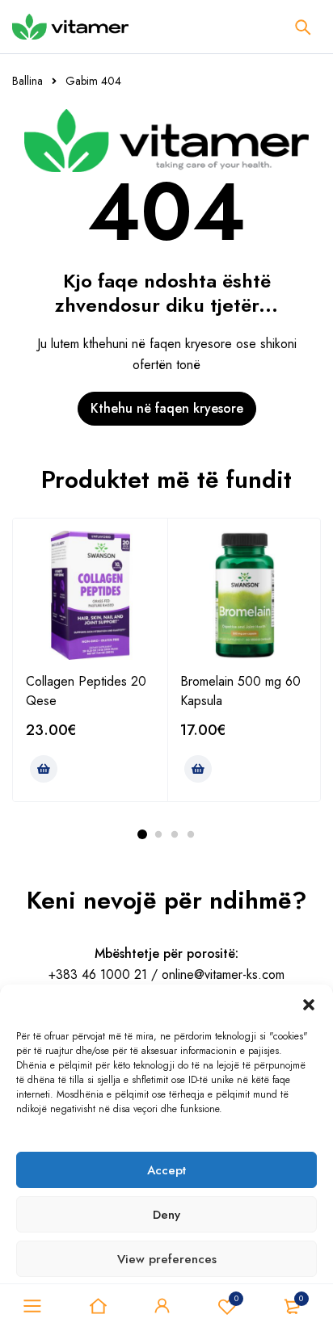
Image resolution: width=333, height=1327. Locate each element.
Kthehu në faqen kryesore (167, 408)
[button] (309, 1005)
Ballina (27, 81)
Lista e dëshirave (236, 1298)
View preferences (167, 1259)
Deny (166, 1215)
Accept (166, 1170)
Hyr (162, 1306)
